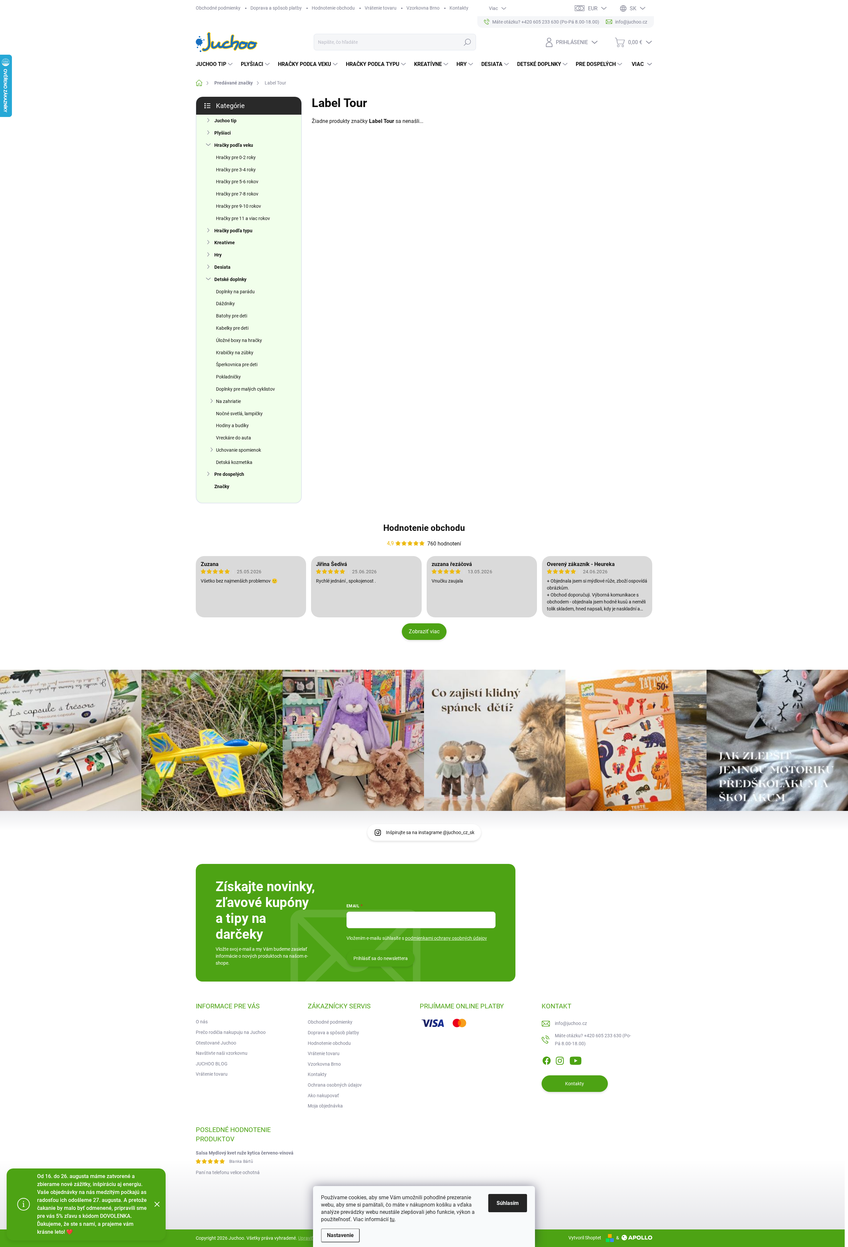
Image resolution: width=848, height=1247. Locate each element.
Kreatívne (224, 242)
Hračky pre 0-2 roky (236, 157)
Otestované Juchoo (216, 1043)
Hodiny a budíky (232, 425)
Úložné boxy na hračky (239, 340)
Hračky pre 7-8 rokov (237, 194)
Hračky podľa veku (233, 145)
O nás (202, 1021)
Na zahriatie (228, 401)
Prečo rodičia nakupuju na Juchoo (231, 1032)
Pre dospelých (229, 474)
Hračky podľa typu (233, 230)
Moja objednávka (325, 1105)
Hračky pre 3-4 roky (236, 169)
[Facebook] (547, 1059)
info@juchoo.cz (571, 1023)
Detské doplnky (230, 279)
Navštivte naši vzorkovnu (221, 1053)
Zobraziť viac (424, 631)
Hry (218, 254)
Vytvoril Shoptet (584, 1237)
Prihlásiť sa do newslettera (380, 958)
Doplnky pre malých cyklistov (245, 389)
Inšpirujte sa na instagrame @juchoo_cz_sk (430, 832)
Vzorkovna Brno (423, 8)
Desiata (222, 267)
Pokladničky (228, 376)
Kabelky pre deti (232, 328)
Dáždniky (225, 303)
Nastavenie (340, 1235)
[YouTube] (575, 1059)
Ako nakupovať (323, 1095)
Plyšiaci (222, 133)
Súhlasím (508, 1203)
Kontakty (459, 8)
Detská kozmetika (234, 462)
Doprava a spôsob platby (276, 8)
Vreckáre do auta (233, 437)
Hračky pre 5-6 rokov (237, 181)
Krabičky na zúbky (234, 352)
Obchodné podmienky (218, 8)
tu (392, 1219)
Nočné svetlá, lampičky (239, 413)
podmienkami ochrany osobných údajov (446, 938)
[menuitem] (215, 64)
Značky (221, 486)
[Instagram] (560, 1059)
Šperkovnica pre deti (236, 364)
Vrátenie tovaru (381, 8)
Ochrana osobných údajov (335, 1085)
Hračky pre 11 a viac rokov (243, 218)
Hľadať (467, 42)
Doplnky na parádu (235, 291)
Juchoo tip (225, 120)
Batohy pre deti (231, 315)
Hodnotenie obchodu (333, 8)
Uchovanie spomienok (238, 450)
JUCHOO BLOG (212, 1063)
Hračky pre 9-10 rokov (238, 206)
